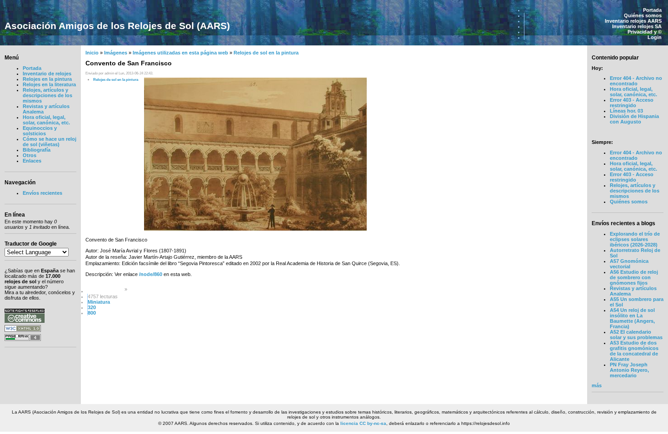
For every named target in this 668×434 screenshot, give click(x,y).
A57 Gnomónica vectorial (629, 263)
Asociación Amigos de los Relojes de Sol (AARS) (117, 25)
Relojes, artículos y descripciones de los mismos (47, 95)
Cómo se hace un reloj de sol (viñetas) (49, 141)
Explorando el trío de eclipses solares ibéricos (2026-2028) (635, 239)
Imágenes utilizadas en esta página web (180, 52)
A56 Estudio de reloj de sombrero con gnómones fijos (634, 277)
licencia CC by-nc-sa (363, 423)
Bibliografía (36, 150)
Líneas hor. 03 (626, 110)
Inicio (92, 52)
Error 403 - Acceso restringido (631, 102)
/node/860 (150, 274)
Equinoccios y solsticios (40, 130)
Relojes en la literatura (49, 84)
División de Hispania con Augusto (634, 118)
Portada (652, 10)
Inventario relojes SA (637, 26)
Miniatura (99, 302)
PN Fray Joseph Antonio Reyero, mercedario (629, 370)
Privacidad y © (645, 32)
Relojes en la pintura (47, 79)
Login (655, 37)
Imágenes (115, 52)
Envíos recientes (42, 193)
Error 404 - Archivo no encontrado (636, 80)
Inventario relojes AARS (633, 21)
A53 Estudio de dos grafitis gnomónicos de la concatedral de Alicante (634, 351)
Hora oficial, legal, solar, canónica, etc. (46, 119)
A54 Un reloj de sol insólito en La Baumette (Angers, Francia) (632, 318)
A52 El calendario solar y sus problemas (636, 334)
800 (92, 313)
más (597, 385)
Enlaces (32, 160)
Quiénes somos (643, 15)
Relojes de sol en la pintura (266, 52)
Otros (29, 155)
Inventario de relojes (47, 73)
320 (92, 307)
